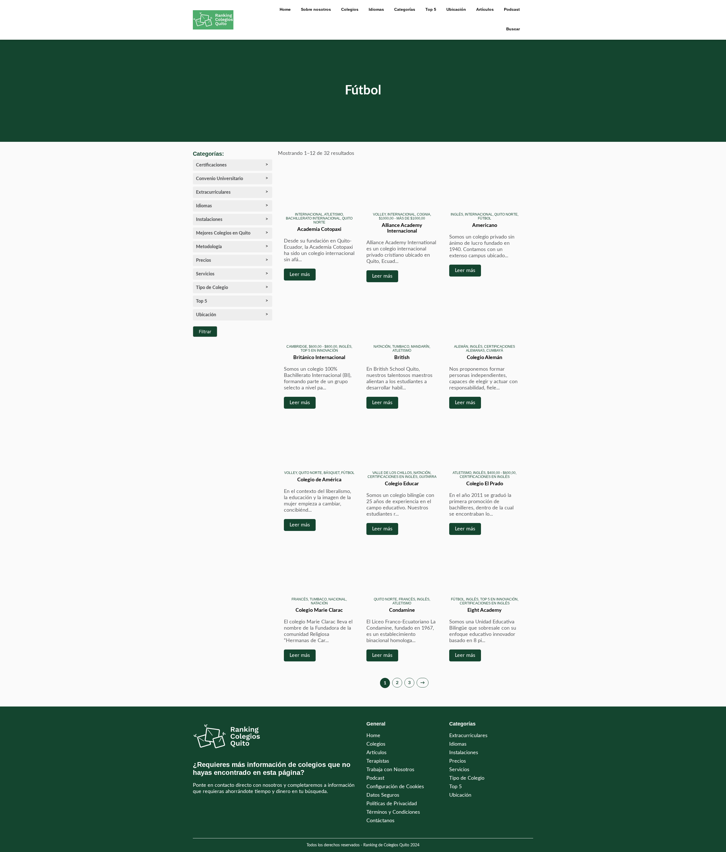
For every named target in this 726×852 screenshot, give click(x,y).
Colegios (349, 9)
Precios (457, 761)
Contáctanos (380, 820)
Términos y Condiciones (393, 812)
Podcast (512, 9)
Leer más (300, 274)
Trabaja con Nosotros (390, 769)
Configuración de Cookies (395, 786)
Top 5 (455, 786)
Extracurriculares (468, 735)
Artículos (485, 9)
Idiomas (458, 744)
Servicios (459, 769)
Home (285, 9)
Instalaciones (463, 752)
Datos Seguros (382, 795)
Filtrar (205, 331)
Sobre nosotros (316, 9)
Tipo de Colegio (466, 778)
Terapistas (377, 761)
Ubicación (460, 795)
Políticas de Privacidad (391, 803)
